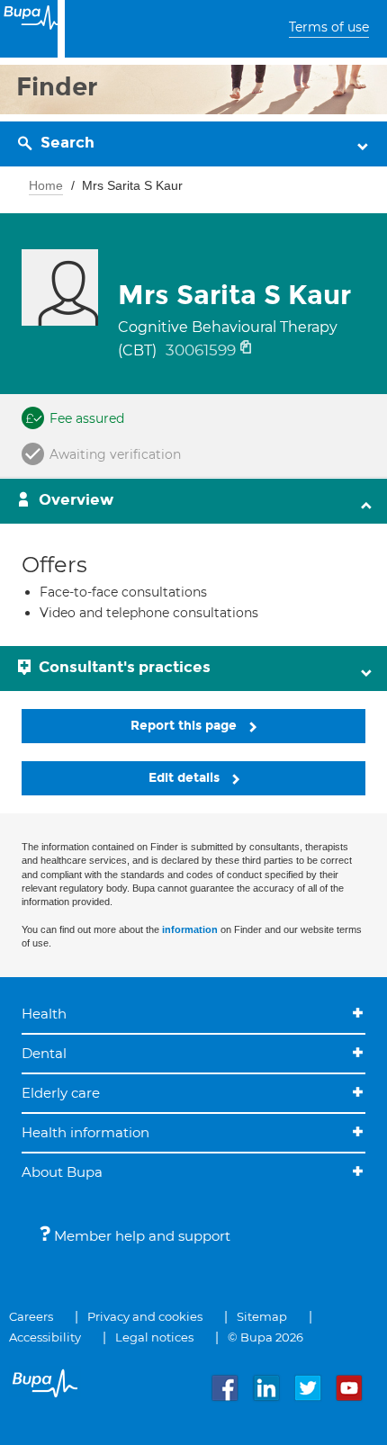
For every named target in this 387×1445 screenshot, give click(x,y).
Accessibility (45, 1337)
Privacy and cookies (144, 1316)
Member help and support (140, 1235)
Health (44, 1013)
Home (46, 185)
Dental (44, 1053)
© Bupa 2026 (265, 1337)
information (190, 929)
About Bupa (62, 1171)
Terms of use (329, 27)
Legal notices (154, 1337)
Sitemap (262, 1316)
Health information (85, 1132)
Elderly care (61, 1092)
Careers (31, 1316)
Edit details (185, 777)
